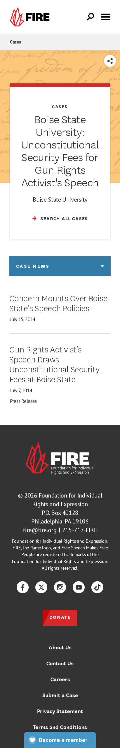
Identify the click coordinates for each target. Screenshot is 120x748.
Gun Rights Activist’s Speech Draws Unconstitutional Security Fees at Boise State (54, 364)
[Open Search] (91, 17)
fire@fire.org (40, 530)
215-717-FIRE (79, 530)
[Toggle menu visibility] (105, 16)
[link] (31, 17)
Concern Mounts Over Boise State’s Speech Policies (58, 303)
